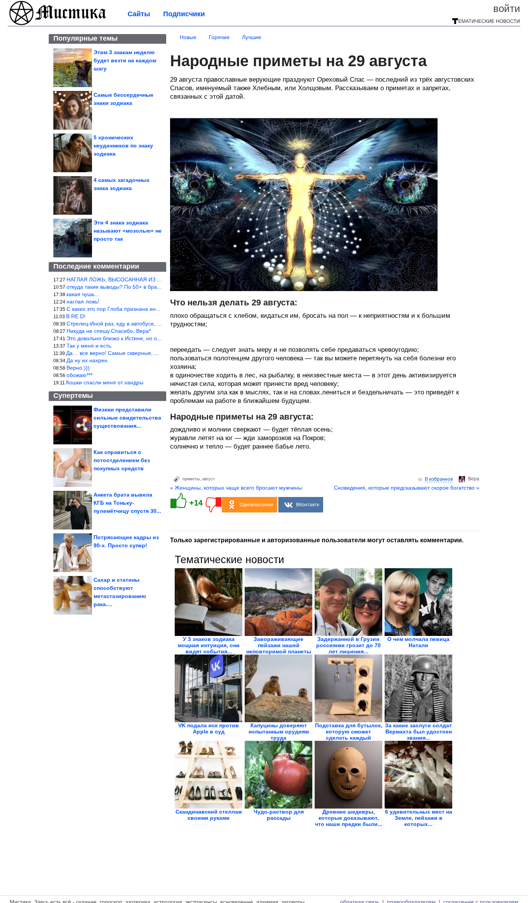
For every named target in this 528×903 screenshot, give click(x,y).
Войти (506, 8)
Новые (188, 37)
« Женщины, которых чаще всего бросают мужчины (236, 488)
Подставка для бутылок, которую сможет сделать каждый (348, 731)
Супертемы (73, 395)
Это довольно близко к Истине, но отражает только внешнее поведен (154, 338)
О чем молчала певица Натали (418, 642)
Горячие (219, 37)
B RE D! (75, 316)
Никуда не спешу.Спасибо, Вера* (108, 331)
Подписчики (184, 14)
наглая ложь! (82, 301)
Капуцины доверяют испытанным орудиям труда (279, 731)
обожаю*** (79, 375)
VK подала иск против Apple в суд (208, 728)
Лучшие (251, 37)
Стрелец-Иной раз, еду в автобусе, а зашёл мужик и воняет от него (152, 323)
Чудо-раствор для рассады (279, 815)
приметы (191, 478)
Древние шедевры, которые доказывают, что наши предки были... (348, 818)
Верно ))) (78, 368)
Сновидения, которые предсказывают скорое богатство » (406, 488)
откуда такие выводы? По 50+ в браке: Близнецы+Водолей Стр (146, 287)
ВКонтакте (307, 504)
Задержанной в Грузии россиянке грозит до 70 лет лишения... (348, 645)
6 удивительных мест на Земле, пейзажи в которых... (418, 818)
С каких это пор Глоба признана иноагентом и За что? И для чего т (151, 309)
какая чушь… (83, 294)
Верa (473, 478)
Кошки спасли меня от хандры (104, 382)
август (208, 478)
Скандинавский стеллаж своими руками (208, 815)
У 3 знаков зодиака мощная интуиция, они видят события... (209, 645)
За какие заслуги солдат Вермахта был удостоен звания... (418, 731)
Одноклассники (256, 504)
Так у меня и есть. (89, 346)
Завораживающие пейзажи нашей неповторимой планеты (278, 645)
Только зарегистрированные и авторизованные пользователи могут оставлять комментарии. (316, 540)
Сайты (139, 14)
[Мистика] (58, 24)
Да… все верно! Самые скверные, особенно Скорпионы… (140, 353)
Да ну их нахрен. (87, 360)
